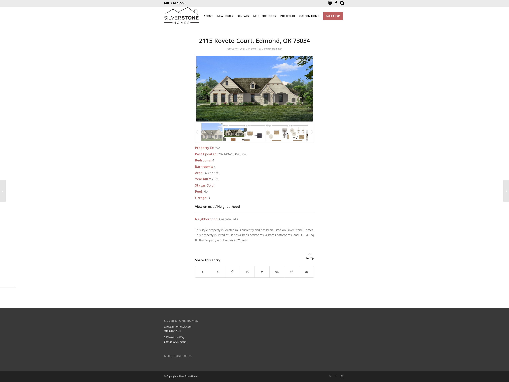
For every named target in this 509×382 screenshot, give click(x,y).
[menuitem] (208, 16)
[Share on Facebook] (202, 271)
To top (310, 258)
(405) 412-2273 (175, 3)
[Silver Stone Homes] (181, 16)
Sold (253, 48)
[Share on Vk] (277, 271)
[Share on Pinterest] (232, 271)
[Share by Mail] (306, 271)
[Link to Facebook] (336, 3)
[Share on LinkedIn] (247, 271)
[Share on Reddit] (291, 271)
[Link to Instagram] (330, 3)
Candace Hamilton (272, 48)
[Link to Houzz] (342, 3)
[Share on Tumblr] (262, 271)
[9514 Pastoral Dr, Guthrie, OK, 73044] (3, 191)
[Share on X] (217, 271)
